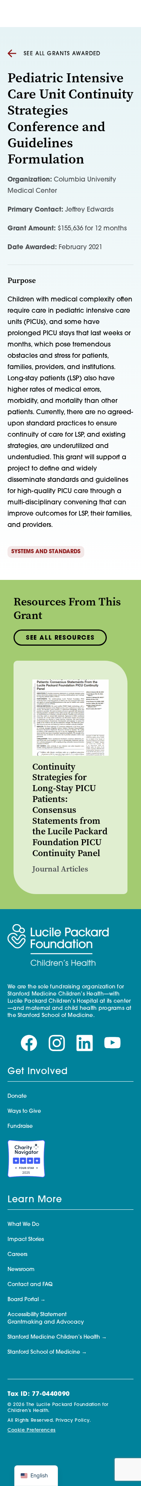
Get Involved (38, 1071)
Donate (17, 1096)
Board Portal (23, 1300)
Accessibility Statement (37, 1315)
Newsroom (21, 1270)
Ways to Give (24, 1111)
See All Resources (60, 638)
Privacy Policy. (73, 1420)
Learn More (35, 1200)
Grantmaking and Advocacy (46, 1322)
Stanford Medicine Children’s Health (54, 1337)
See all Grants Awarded (62, 54)
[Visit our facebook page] (29, 1043)
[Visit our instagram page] (57, 1043)
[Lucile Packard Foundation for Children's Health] (58, 945)
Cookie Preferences (32, 1430)
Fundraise (20, 1126)
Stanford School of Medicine (44, 1352)
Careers (17, 1255)
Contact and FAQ (30, 1285)
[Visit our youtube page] (112, 1043)
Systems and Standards (45, 552)
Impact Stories (26, 1239)
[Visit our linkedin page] (84, 1043)
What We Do (23, 1224)
